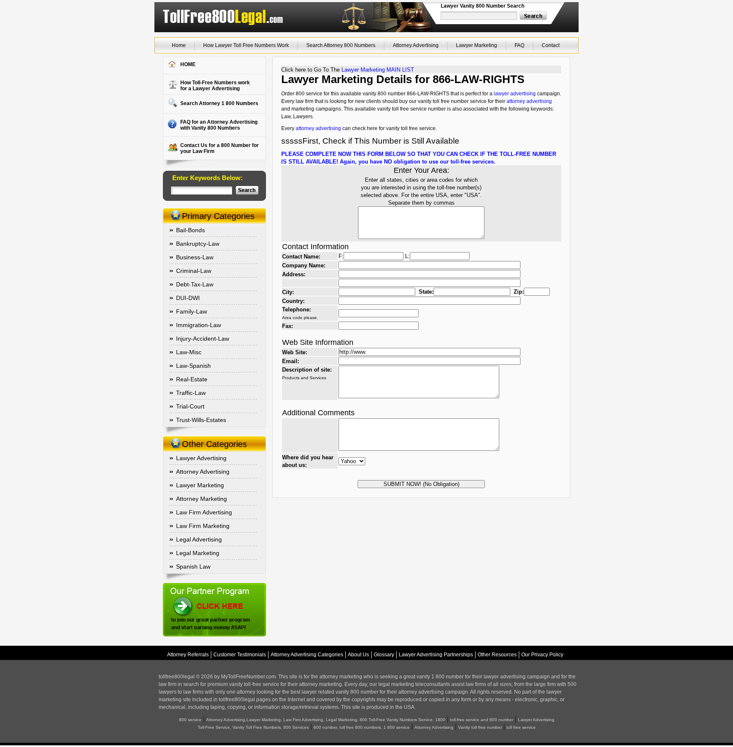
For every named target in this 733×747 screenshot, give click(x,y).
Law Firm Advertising (204, 512)
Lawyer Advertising (201, 458)
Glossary (384, 655)
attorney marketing (340, 677)
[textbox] (479, 15)
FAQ (519, 45)
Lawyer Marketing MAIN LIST (377, 70)
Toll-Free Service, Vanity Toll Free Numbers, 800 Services (253, 727)
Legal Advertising (199, 539)
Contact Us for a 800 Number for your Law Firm (219, 148)
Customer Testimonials (239, 655)
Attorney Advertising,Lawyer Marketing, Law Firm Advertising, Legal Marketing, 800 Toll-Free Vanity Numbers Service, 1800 (325, 719)
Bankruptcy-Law (197, 243)
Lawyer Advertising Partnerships (436, 655)
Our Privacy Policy (542, 655)
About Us (358, 655)
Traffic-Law (191, 392)
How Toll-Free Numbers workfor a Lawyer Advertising (215, 86)
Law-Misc (188, 352)
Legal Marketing (197, 553)
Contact (551, 45)
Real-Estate (191, 379)
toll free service (521, 727)
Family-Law (191, 311)
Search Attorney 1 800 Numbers (219, 103)
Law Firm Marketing (202, 525)
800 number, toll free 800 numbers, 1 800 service (361, 727)
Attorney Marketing (201, 498)
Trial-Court (190, 406)
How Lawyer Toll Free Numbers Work (246, 45)
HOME (188, 64)
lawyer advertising (515, 94)
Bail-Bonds (190, 230)
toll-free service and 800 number (481, 719)
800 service (190, 719)
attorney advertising (529, 101)
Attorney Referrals (188, 655)
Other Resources (497, 655)
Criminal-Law (193, 270)
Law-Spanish (193, 365)
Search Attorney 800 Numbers (340, 45)
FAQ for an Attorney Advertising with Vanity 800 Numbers (218, 125)
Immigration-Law (198, 325)
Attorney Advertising (416, 45)
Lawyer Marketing (476, 45)
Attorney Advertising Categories (307, 655)
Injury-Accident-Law (202, 338)
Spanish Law (193, 566)
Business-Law (194, 257)
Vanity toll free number (480, 727)
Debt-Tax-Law (194, 284)
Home (179, 45)
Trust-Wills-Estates (201, 420)
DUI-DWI (188, 297)
